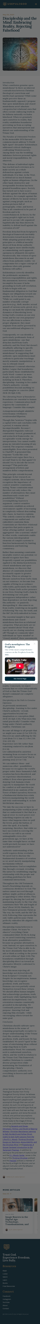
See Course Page (20, 679)
